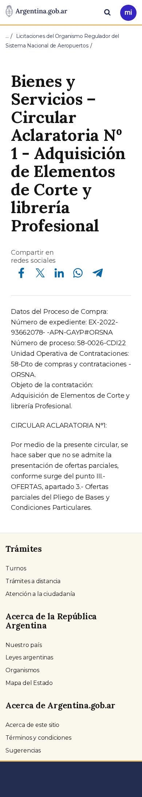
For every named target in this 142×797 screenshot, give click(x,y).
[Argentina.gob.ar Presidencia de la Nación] (36, 11)
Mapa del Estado (29, 682)
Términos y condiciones (38, 737)
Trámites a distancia (32, 581)
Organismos (22, 670)
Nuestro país (23, 645)
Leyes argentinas (29, 657)
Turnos (15, 568)
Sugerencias (23, 750)
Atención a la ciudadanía (40, 593)
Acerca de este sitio (32, 724)
